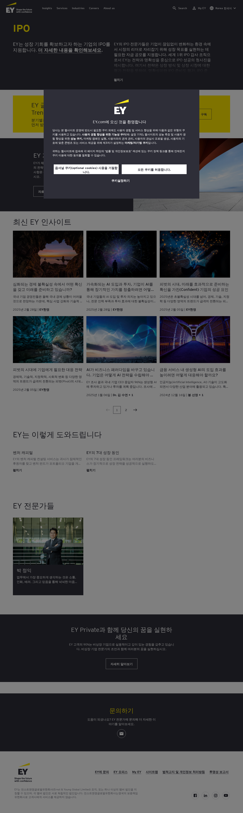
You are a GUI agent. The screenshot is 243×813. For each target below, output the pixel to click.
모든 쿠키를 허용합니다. (154, 169)
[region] (121, 144)
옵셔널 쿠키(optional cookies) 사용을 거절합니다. (86, 170)
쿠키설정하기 (120, 180)
